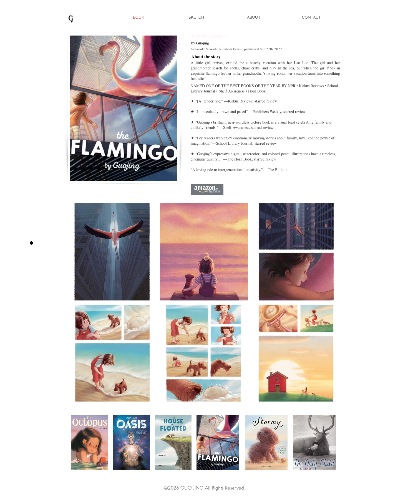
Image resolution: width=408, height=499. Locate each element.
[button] (112, 251)
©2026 (172, 488)
